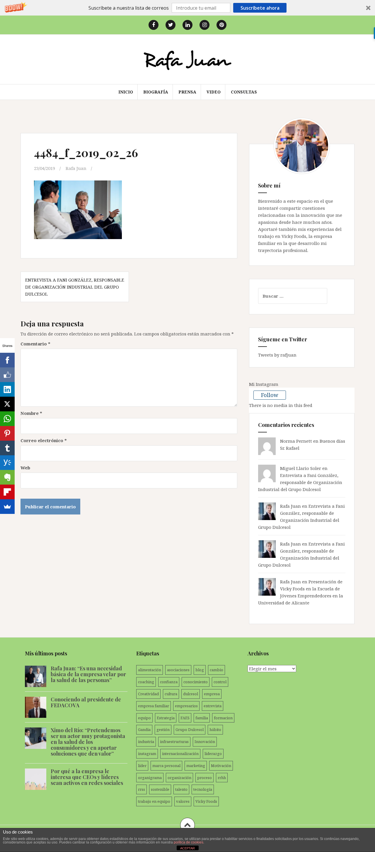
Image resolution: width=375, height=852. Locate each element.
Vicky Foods (206, 801)
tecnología (202, 789)
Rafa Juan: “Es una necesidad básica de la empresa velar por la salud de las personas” (88, 674)
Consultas (244, 92)
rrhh (222, 777)
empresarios (186, 705)
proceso (204, 777)
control (220, 681)
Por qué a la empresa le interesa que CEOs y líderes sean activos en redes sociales (87, 777)
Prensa (187, 92)
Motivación (221, 765)
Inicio (125, 92)
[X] (7, 404)
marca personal (166, 765)
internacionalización (180, 753)
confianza (169, 681)
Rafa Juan (76, 168)
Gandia (144, 729)
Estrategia (166, 717)
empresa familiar (153, 705)
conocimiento (195, 681)
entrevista (212, 705)
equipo (144, 717)
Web (25, 468)
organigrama (150, 777)
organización (179, 777)
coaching (146, 681)
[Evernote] (7, 477)
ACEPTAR (187, 848)
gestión (163, 729)
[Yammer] (7, 462)
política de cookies (188, 842)
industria (146, 741)
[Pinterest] (7, 433)
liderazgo (213, 753)
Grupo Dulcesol (189, 729)
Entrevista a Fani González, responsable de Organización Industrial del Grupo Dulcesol (74, 287)
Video (214, 92)
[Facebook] (7, 360)
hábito (215, 729)
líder (142, 765)
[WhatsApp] (7, 418)
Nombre (31, 413)
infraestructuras (174, 741)
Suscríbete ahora (260, 8)
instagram (147, 753)
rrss (141, 789)
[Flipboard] (7, 492)
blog (199, 669)
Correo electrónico (44, 440)
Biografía (155, 92)
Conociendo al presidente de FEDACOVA (86, 702)
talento (181, 789)
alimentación (149, 669)
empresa (212, 693)
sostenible (160, 789)
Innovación (205, 741)
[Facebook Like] (7, 374)
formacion (223, 717)
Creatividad (148, 693)
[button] (187, 8)
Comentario (35, 344)
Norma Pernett (296, 441)
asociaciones (178, 669)
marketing (195, 765)
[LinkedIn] (7, 389)
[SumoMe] (7, 506)
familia (201, 717)
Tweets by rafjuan (277, 355)
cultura (171, 693)
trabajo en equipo (154, 801)
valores (183, 801)
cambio (216, 669)
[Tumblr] (7, 448)
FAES (185, 717)
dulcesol (190, 693)
